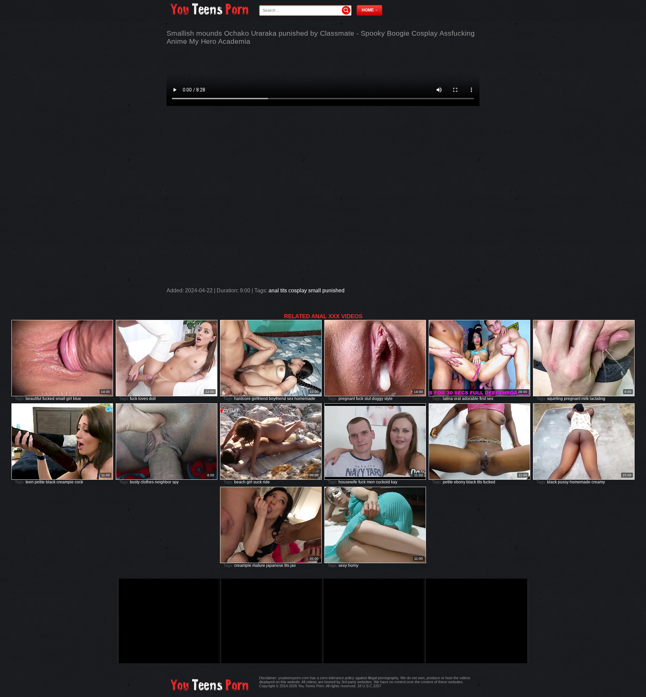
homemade (304, 398)
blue (77, 398)
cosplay (297, 290)
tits (283, 290)
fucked (48, 398)
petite (40, 482)
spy (175, 482)
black (51, 482)
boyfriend (277, 398)
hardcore (242, 398)
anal (273, 290)
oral (457, 398)
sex (290, 398)
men (371, 482)
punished (333, 290)
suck (257, 482)
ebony (459, 482)
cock (79, 482)
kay (394, 482)
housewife (347, 482)
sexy (342, 565)
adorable (470, 398)
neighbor (163, 482)
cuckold (383, 482)
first (482, 398)
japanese (274, 565)
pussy (563, 482)
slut (367, 398)
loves (143, 398)
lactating (597, 398)
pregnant (346, 398)
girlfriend (260, 398)
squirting (555, 398)
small (314, 290)
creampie (65, 482)
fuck (133, 398)
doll (152, 398)
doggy (377, 398)
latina (448, 398)
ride (266, 482)
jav (293, 565)
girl (69, 398)
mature (258, 565)
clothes (147, 482)
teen (30, 482)
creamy (598, 482)
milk (585, 398)
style (388, 398)
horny (353, 565)
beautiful (33, 398)
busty (135, 482)
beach (240, 482)
